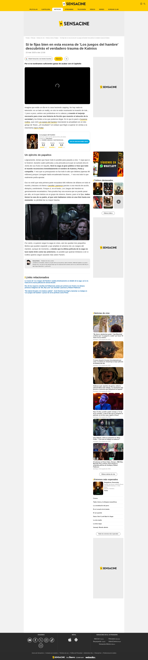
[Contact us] (41, 645)
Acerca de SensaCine (38, 653)
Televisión (81, 9)
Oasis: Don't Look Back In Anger (103, 516)
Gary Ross (49, 138)
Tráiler (106, 490)
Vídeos (92, 9)
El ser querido (97, 513)
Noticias (57, 9)
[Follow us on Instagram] (46, 640)
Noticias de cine (41, 37)
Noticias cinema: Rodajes (52, 37)
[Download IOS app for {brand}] (71, 639)
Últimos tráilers (108, 213)
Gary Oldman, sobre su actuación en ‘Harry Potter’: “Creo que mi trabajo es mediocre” (106, 438)
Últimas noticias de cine (108, 474)
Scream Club (113, 9)
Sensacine (61, 143)
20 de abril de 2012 (54, 137)
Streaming (69, 9)
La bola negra (97, 523)
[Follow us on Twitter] (41, 640)
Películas (33, 9)
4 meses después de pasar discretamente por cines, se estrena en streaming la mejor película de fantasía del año (108, 361)
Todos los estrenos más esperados (108, 534)
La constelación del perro (101, 505)
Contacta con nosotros (52, 653)
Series (101, 9)
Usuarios (52, 143)
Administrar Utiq (88, 653)
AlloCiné (96, 639)
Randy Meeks (36, 260)
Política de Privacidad (76, 653)
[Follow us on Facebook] (35, 640)
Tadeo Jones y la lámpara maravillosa (105, 502)
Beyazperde (97, 641)
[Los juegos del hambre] (32, 141)
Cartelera (45, 9)
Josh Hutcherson (58, 140)
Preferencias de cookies (109, 653)
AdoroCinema (113, 641)
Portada (27, 37)
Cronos (95, 498)
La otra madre (97, 520)
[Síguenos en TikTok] (52, 640)
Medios (43, 143)
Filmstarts (112, 639)
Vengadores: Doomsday (111, 482)
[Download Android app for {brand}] (77, 639)
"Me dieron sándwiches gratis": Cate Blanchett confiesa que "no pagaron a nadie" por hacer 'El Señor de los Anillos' (108, 335)
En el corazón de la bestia (101, 509)
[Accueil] (74, 3)
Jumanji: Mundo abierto (100, 527)
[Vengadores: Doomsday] (98, 488)
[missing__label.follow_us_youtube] (30, 640)
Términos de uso (64, 653)
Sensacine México (105, 644)
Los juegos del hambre (47, 135)
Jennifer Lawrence (47, 140)
